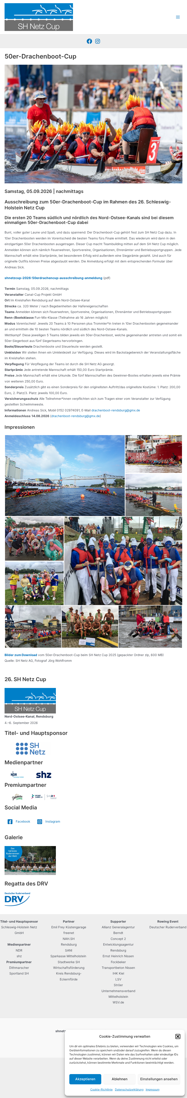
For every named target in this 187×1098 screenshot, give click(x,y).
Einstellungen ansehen (159, 1079)
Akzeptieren (85, 1079)
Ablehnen (119, 1079)
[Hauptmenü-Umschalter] (178, 17)
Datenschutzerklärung (129, 1089)
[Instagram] (97, 41)
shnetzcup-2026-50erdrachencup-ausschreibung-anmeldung (53, 278)
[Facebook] (89, 41)
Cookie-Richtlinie (101, 1089)
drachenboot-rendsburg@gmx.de (115, 410)
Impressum (152, 1089)
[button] (178, 1036)
